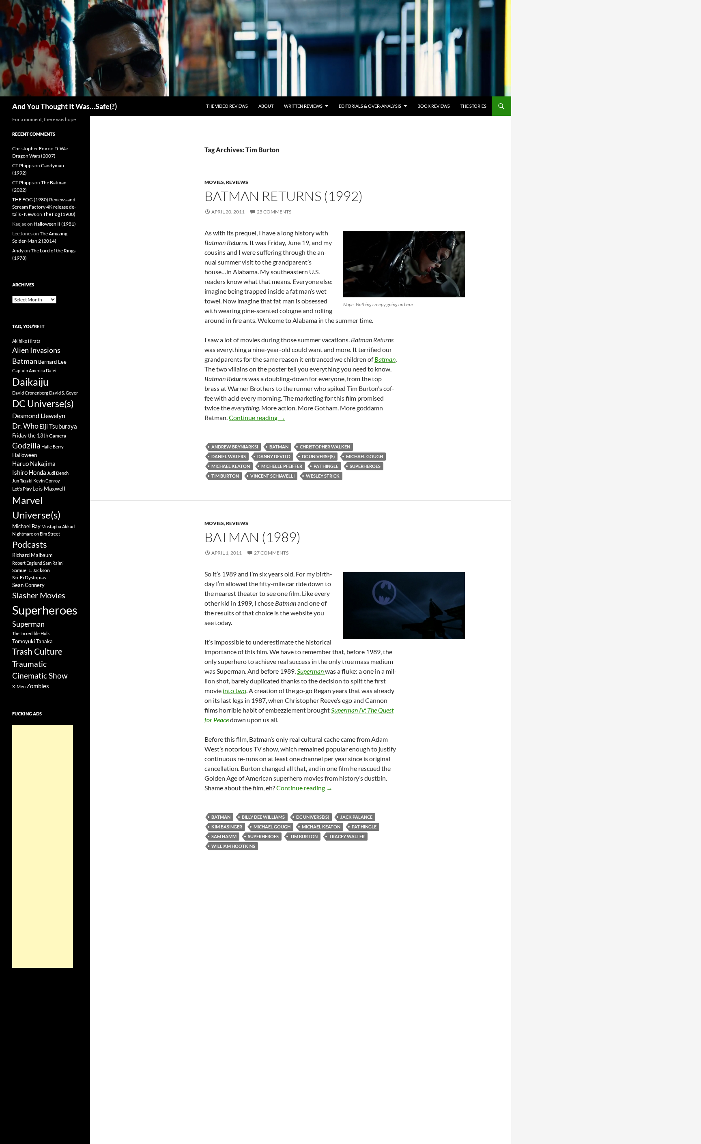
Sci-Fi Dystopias (29, 577)
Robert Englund (27, 563)
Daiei (51, 370)
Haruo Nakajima (34, 463)
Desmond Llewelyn (38, 415)
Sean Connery (28, 585)
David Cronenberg (30, 392)
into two (234, 690)
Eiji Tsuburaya (58, 426)
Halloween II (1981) (55, 224)
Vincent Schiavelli (272, 475)
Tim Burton (225, 475)
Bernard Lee (52, 362)
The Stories (473, 106)
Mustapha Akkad (58, 526)
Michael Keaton (230, 466)
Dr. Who (25, 425)
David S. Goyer (63, 392)
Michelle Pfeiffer (281, 466)
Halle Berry (52, 446)
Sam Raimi (53, 563)
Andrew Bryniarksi (234, 446)
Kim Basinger (226, 826)
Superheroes (365, 466)
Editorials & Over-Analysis (370, 106)
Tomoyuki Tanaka (32, 641)
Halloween (24, 455)
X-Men (19, 686)
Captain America (28, 370)
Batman (278, 446)
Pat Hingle (326, 466)
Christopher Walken (325, 446)
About (265, 106)
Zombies (37, 685)
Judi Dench (58, 473)
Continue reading (257, 417)
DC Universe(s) (318, 456)
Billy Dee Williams (263, 817)
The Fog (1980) (59, 214)
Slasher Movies (38, 595)
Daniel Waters (228, 456)
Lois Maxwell (48, 488)
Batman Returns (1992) (283, 196)
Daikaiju (30, 382)
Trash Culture (37, 651)
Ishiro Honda (29, 472)
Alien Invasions (36, 350)
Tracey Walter (347, 836)
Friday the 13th (30, 435)
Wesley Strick (323, 475)
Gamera (57, 436)
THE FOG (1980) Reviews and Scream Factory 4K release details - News (44, 206)
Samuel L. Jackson (31, 570)
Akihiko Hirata (26, 341)
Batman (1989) (252, 537)
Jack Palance (356, 817)
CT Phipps (23, 165)
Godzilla (26, 445)
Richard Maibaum (32, 555)
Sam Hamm (224, 836)
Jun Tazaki (22, 480)
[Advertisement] (42, 846)
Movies (214, 182)
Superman (28, 624)
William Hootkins (233, 846)
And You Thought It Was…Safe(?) (64, 106)
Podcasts (29, 544)
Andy (18, 251)
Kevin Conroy (46, 480)
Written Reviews (303, 106)
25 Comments (274, 212)
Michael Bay (26, 526)
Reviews (237, 182)
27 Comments (271, 553)
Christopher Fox (29, 148)
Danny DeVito (273, 456)
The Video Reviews (227, 106)
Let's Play (22, 489)
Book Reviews (433, 106)
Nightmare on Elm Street (36, 533)
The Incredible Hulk (31, 633)
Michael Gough (364, 456)
